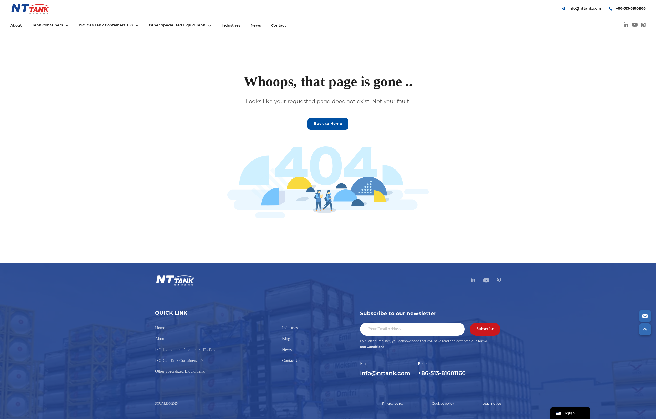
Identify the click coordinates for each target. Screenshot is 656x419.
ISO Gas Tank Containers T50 (106, 25)
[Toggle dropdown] (67, 25)
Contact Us (291, 360)
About (16, 25)
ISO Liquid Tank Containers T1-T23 (185, 349)
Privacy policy (393, 403)
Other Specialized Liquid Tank (177, 25)
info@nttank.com (385, 373)
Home (160, 328)
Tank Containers (47, 25)
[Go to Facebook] (643, 25)
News (256, 25)
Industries (231, 25)
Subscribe (485, 329)
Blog (286, 338)
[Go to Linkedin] (626, 25)
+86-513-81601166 (442, 373)
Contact (278, 25)
